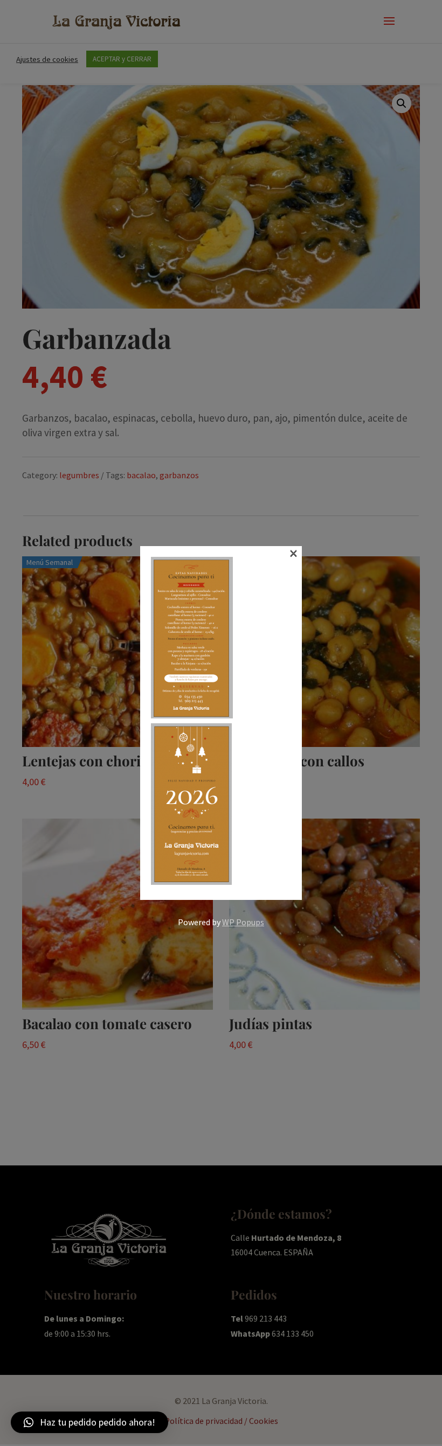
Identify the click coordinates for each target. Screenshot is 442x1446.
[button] (89, 1422)
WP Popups (243, 922)
